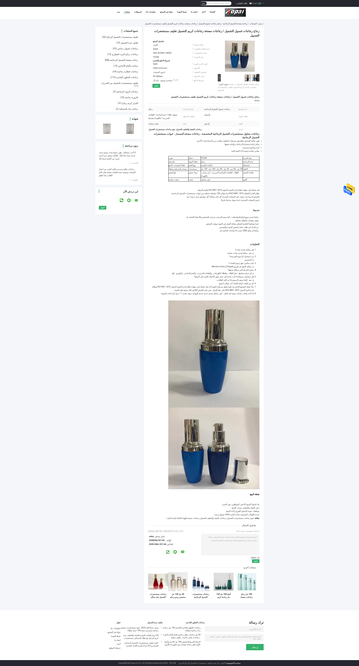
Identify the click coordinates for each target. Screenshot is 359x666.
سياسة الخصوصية (233, 663)
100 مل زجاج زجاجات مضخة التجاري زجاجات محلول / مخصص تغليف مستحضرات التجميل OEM (246, 595)
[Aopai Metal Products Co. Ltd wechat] (123, 200)
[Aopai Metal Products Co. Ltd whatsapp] (130, 200)
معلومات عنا (151, 12)
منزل (260, 23)
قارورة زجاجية (131, 97)
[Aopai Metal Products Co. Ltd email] (138, 200)
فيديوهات (138, 12)
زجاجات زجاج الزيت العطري (125, 54)
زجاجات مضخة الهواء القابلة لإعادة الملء (183, 518)
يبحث (203, 3)
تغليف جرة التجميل (129, 42)
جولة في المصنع (166, 12)
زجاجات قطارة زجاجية (127, 71)
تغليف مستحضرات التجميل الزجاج (122, 37)
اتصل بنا (194, 12)
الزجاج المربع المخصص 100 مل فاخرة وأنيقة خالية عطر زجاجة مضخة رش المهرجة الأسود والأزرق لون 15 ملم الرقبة (182, 643)
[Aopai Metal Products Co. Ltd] (235, 12)
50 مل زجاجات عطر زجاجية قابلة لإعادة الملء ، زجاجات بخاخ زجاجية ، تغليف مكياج (182, 636)
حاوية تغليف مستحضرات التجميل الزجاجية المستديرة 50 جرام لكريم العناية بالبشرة (141, 644)
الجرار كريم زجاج (130, 103)
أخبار (204, 12)
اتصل (156, 86)
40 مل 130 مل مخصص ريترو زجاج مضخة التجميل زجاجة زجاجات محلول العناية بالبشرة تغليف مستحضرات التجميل (178, 595)
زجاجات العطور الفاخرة (127, 77)
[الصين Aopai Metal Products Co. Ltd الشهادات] (106, 129)
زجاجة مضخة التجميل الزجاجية (235, 23)
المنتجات (253, 23)
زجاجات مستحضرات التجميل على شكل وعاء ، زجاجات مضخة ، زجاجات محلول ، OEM (158, 595)
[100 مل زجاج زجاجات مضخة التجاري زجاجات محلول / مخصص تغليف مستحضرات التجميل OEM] (246, 582)
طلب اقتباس (242, 3)
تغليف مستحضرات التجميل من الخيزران (119, 83)
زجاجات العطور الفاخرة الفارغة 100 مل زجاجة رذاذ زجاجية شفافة (182, 629)
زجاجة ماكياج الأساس (128, 65)
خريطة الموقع (115, 648)
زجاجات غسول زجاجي (127, 48)
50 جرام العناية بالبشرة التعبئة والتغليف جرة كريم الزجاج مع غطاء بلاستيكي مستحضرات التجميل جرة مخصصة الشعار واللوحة (140, 637)
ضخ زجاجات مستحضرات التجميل (240, 518)
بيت (118, 12)
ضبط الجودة (182, 12)
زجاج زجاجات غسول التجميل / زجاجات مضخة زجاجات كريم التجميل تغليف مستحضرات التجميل (238, 87)
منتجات (127, 12)
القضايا (212, 12)
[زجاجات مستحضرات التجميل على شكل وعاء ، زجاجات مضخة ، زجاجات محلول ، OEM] (158, 582)
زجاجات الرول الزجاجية (127, 91)
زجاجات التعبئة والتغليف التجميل (213, 518)
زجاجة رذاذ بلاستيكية (128, 109)
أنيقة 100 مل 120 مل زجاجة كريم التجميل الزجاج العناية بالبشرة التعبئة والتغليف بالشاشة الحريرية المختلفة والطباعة (223, 595)
